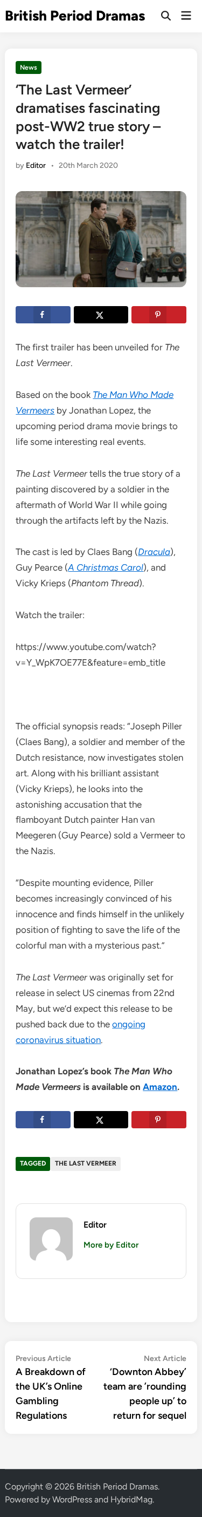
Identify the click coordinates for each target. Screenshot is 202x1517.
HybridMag (131, 1499)
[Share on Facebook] (43, 314)
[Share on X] (101, 314)
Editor (36, 165)
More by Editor (110, 1245)
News (28, 67)
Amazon (160, 1086)
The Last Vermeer (85, 1163)
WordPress (72, 1499)
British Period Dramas (75, 15)
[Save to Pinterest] (158, 314)
